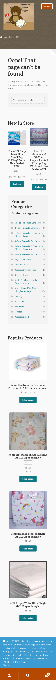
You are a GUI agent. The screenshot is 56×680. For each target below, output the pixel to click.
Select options (28, 399)
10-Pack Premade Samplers (28, 223)
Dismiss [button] (7, 665)
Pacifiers (19, 307)
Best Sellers (21, 265)
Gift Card (19, 302)
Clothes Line (21, 275)
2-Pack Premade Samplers (27, 228)
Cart (43, 673)
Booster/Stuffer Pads (25, 270)
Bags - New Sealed (24, 260)
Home (5, 37)
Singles (18, 312)
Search (28, 675)
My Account (9, 675)
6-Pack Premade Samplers (27, 254)
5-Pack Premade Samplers (27, 241)
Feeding (18, 296)
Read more (17, 184)
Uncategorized (22, 317)
